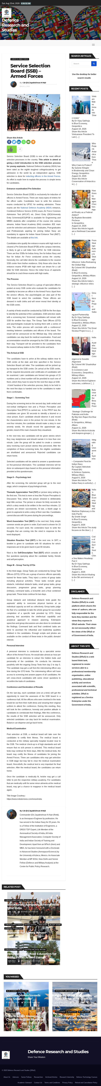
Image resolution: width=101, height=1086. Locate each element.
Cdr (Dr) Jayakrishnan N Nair (34, 83)
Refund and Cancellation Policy (86, 1083)
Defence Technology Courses (86, 1077)
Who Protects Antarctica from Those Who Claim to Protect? (73, 998)
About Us (7, 1077)
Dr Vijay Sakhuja (32, 1002)
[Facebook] (9, 142)
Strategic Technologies (13, 928)
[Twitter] (14, 142)
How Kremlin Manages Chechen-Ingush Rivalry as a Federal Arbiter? (25, 1019)
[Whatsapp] (23, 142)
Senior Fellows (26, 1077)
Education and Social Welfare (35, 949)
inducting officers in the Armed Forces (43, 176)
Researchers (38, 1077)
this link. (34, 238)
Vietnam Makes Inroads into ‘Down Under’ (23, 996)
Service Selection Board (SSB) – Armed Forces (30, 71)
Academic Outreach (25, 1083)
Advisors (16, 1077)
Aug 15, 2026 (62, 1002)
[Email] (28, 142)
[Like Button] (12, 149)
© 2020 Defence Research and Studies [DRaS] (18, 1070)
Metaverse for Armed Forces (25, 932)
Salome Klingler (80, 1002)
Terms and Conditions (52, 1083)
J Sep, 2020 (11, 961)
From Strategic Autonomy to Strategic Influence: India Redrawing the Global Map (75, 1019)
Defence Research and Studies (15, 25)
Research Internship (67, 1077)
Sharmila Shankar (29, 912)
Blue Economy (80, 123)
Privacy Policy (67, 1083)
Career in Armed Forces (19, 59)
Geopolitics (77, 126)
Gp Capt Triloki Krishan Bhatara (35, 961)
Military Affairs (29, 900)
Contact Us (38, 1083)
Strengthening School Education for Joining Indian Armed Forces (30, 955)
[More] (33, 142)
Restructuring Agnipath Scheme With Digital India (31, 906)
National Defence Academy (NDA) (36, 208)
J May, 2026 (11, 912)
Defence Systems (30, 924)
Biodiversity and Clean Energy (67, 991)
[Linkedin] (19, 142)
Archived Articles (51, 1077)
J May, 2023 (11, 936)
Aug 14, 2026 (13, 1023)
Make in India (43, 924)
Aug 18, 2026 (13, 1002)
